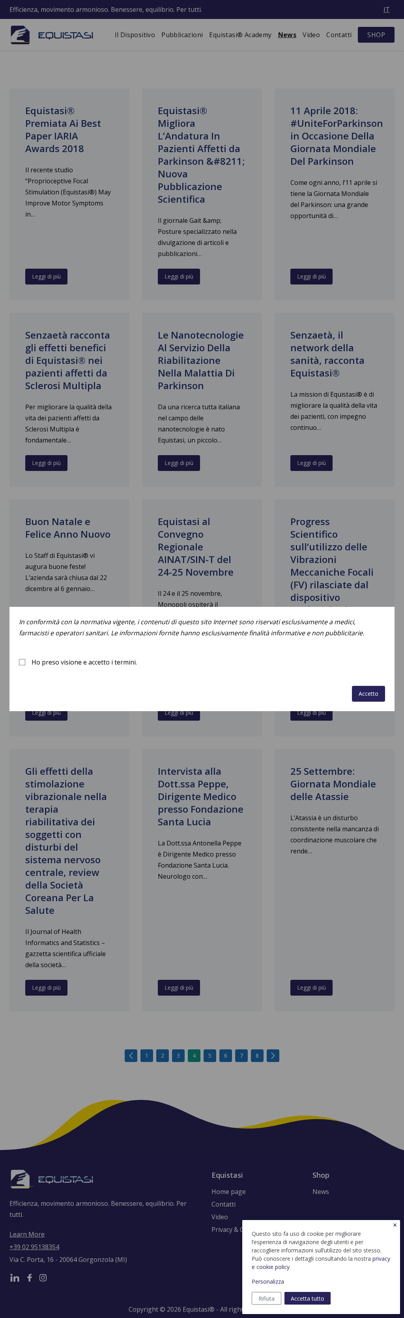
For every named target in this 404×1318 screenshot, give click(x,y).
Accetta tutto (307, 1298)
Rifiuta (266, 1298)
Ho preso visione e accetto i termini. (84, 662)
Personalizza (268, 1281)
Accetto (368, 693)
